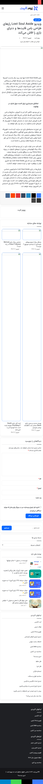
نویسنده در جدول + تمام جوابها (17, 560)
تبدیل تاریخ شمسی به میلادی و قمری (30, 686)
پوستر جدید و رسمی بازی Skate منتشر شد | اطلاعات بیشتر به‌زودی (32, 425)
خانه (38, 15)
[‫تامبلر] (23, 195)
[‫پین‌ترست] (18, 195)
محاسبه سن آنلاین (35, 652)
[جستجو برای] (40, 9)
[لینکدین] (28, 195)
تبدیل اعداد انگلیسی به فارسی (32, 681)
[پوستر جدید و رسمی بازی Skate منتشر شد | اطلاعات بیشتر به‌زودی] (31, 337)
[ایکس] (33, 195)
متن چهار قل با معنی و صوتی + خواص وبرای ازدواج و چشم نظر (14, 601)
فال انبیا (39, 666)
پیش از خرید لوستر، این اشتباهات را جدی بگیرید (27, 691)
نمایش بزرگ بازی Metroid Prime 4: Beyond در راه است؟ (12, 244)
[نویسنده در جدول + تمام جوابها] (35, 564)
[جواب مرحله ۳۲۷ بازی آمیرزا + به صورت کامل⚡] (35, 593)
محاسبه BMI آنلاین (35, 647)
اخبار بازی (33, 15)
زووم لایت (37, 38)
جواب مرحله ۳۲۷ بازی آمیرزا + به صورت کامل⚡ (14, 591)
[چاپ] (33, 200)
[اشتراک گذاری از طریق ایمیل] (39, 200)
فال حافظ (38, 661)
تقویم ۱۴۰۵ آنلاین (36, 632)
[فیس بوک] (39, 195)
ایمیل (39, 488)
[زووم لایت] (28, 8)
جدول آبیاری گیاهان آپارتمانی (33, 637)
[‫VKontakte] (8, 195)
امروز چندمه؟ (37, 657)
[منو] (3, 9)
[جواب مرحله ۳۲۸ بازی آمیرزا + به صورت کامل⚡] (35, 584)
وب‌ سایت (38, 498)
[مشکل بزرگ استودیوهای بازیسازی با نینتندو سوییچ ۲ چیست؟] (31, 234)
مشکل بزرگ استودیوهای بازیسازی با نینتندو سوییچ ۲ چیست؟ (32, 244)
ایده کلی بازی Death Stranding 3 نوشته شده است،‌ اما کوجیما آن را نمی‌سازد (13, 426)
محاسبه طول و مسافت (34, 676)
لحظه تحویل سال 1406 (34, 758)
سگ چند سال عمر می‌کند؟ (33, 696)
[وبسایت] (21, 214)
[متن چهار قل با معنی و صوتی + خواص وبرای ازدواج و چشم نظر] (35, 603)
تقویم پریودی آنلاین (35, 753)
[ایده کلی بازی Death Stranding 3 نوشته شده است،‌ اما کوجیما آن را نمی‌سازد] (11, 337)
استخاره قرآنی (37, 671)
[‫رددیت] (13, 195)
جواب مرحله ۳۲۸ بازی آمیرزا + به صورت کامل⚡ (14, 581)
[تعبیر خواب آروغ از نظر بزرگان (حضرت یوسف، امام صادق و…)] (35, 574)
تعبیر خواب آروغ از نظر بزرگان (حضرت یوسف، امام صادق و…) (15, 571)
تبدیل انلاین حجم (36, 743)
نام (40, 479)
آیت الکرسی (38, 622)
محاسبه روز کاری (36, 763)
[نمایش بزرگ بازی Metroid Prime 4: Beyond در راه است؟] (11, 234)
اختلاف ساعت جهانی (35, 642)
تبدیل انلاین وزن (36, 748)
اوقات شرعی (37, 627)
